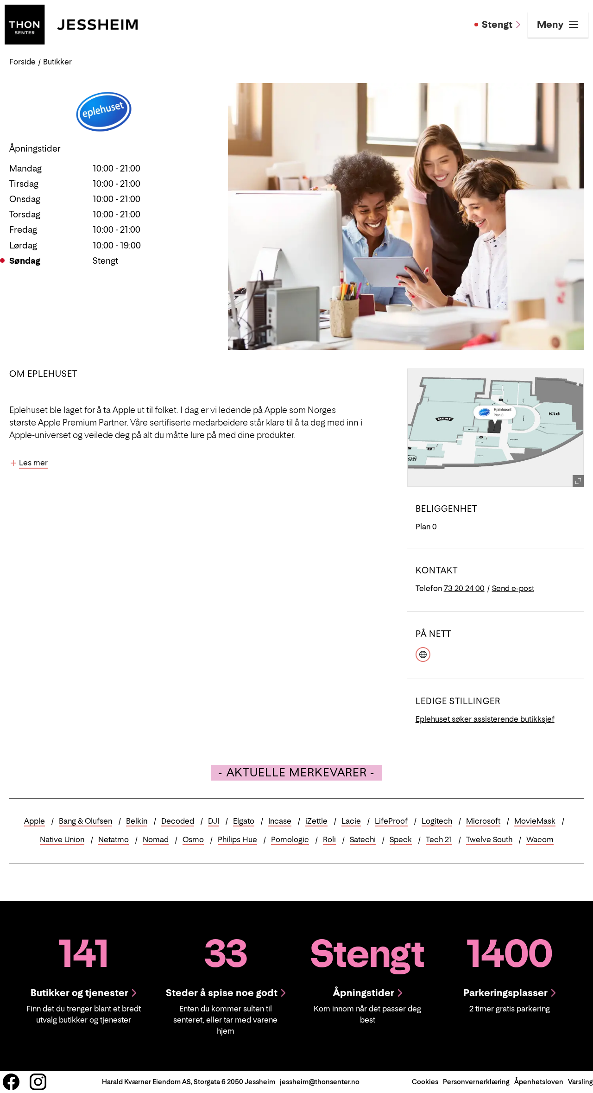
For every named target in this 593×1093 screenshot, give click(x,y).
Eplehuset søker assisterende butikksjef (485, 719)
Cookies (425, 1082)
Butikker (57, 61)
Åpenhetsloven (538, 1082)
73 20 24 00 (464, 588)
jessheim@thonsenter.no (320, 1082)
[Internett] (423, 653)
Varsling (580, 1082)
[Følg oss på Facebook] (11, 1082)
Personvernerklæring (476, 1082)
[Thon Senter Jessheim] (71, 23)
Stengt (497, 24)
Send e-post (513, 588)
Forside (22, 61)
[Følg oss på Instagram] (38, 1082)
